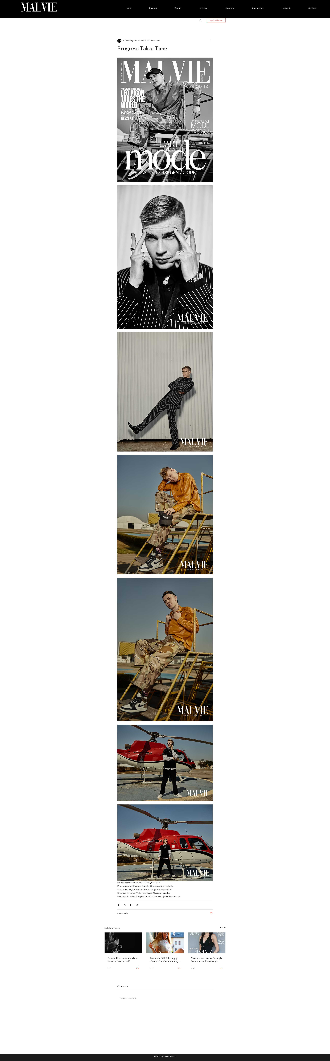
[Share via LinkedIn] (131, 905)
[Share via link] (137, 905)
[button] (200, 20)
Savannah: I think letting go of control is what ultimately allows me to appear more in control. (164, 960)
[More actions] (211, 40)
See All (223, 927)
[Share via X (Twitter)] (125, 905)
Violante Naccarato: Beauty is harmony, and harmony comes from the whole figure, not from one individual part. (206, 960)
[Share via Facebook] (118, 905)
